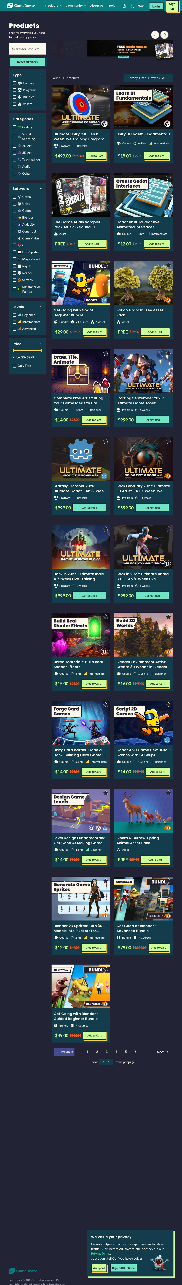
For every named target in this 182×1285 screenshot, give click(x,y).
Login (156, 6)
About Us (96, 6)
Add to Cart (96, 155)
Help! (112, 6)
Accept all (99, 1268)
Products (51, 6)
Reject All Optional (123, 1268)
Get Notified (152, 419)
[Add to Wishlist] (105, 89)
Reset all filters (27, 62)
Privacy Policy (100, 1254)
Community (74, 6)
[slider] (13, 350)
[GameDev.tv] (21, 5)
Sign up (172, 6)
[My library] (124, 6)
